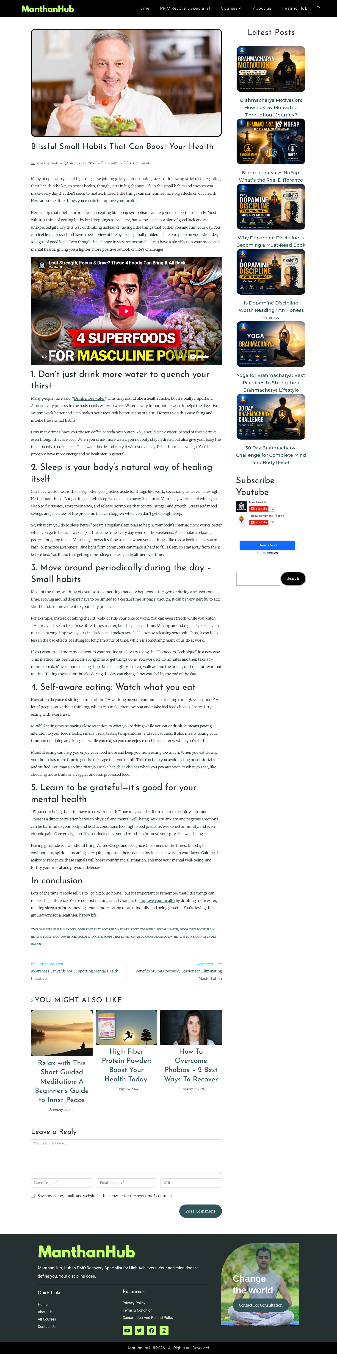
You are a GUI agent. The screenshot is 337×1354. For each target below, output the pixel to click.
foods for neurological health (154, 929)
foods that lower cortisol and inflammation (138, 936)
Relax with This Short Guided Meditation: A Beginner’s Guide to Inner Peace (62, 1082)
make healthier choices (119, 767)
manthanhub (47, 163)
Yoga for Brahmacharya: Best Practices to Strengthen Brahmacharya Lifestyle (271, 383)
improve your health (119, 200)
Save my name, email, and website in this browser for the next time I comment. (106, 1195)
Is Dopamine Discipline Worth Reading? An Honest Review (271, 310)
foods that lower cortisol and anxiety (72, 936)
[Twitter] (139, 1330)
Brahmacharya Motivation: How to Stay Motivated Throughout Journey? (271, 107)
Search (293, 579)
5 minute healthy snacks (57, 929)
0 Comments (140, 163)
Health (113, 163)
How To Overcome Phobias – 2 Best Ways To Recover (191, 1065)
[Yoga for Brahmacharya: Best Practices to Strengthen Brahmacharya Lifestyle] (271, 344)
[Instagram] (164, 1330)
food (81, 929)
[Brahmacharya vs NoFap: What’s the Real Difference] (271, 141)
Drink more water (89, 398)
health (179, 936)
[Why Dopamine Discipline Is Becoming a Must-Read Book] (271, 207)
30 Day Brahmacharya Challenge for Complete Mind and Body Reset (271, 455)
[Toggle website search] (318, 8)
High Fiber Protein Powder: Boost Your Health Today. (126, 1065)
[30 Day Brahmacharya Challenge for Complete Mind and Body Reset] (271, 417)
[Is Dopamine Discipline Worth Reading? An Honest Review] (271, 272)
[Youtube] (127, 1330)
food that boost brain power (108, 929)
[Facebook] (151, 1330)
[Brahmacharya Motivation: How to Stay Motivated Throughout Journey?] (271, 69)
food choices (179, 707)
